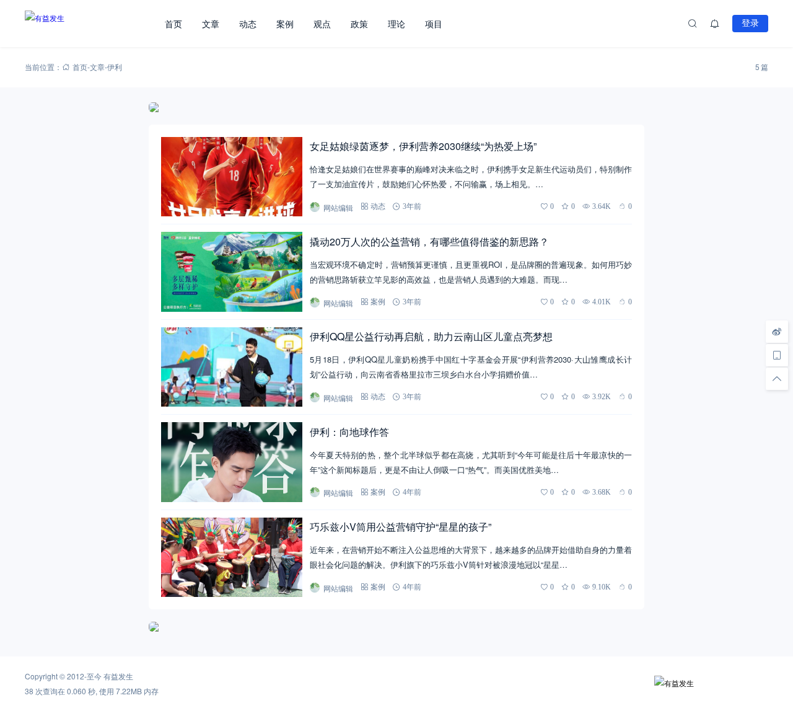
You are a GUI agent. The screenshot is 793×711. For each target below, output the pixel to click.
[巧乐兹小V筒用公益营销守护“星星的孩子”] (231, 557)
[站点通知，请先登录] (715, 24)
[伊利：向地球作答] (231, 461)
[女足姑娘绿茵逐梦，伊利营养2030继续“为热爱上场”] (231, 176)
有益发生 (118, 676)
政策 (359, 23)
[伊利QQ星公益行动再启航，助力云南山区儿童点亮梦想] (231, 367)
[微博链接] (777, 331)
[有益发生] (90, 23)
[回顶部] (777, 379)
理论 (396, 23)
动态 (247, 23)
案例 (285, 23)
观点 (322, 23)
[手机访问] (777, 355)
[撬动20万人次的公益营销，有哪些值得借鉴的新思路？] (231, 271)
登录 (750, 23)
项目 (433, 23)
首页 (173, 23)
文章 (210, 23)
